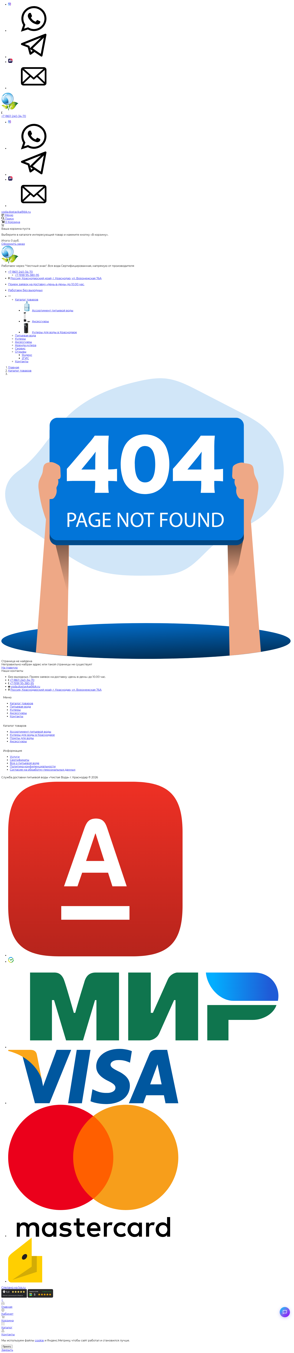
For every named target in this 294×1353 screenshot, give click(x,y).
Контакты (21, 361)
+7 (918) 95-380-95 (27, 275)
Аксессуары (40, 321)
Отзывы (20, 351)
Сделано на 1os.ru (13, 1287)
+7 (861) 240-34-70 (13, 116)
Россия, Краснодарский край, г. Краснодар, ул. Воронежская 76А (56, 278)
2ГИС (25, 358)
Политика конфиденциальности (33, 766)
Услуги (15, 756)
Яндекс (27, 355)
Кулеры (20, 338)
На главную (9, 667)
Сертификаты (19, 760)
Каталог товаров (26, 299)
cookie (39, 1340)
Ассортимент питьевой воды (52, 310)
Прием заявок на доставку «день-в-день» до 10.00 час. (46, 284)
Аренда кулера (25, 345)
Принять (7, 1346)
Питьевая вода (25, 335)
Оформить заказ (13, 244)
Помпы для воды (22, 738)
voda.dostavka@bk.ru (16, 211)
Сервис (20, 348)
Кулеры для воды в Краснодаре (54, 332)
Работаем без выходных (25, 290)
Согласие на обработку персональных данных (42, 769)
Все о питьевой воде (24, 763)
